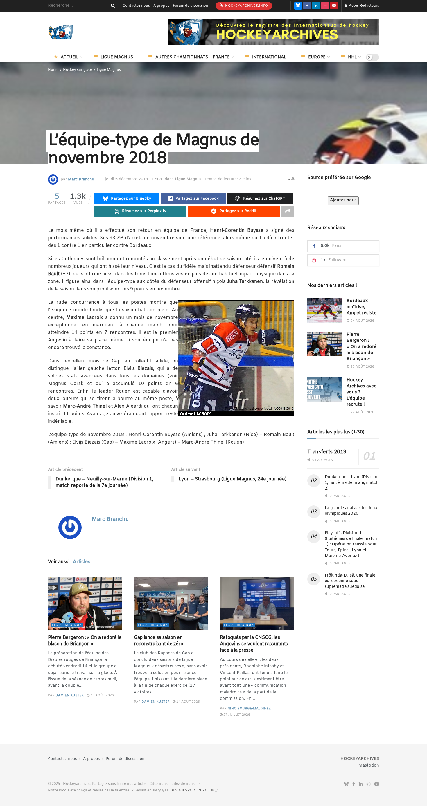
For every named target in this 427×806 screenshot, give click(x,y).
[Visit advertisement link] (273, 32)
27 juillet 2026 (236, 715)
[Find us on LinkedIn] (316, 6)
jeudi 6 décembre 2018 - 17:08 (133, 179)
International (269, 57)
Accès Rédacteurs (363, 5)
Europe (317, 57)
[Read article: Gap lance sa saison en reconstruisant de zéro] (171, 603)
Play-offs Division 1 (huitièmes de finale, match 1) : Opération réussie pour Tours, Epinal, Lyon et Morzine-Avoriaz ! (351, 544)
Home (53, 70)
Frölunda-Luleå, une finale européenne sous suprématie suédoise (350, 581)
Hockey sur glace (77, 70)
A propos (161, 5)
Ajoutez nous (343, 200)
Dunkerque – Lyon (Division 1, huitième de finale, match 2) (352, 482)
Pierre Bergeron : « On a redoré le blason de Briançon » (85, 641)
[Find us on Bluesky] (298, 6)
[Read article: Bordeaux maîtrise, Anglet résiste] (324, 310)
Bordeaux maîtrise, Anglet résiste (361, 307)
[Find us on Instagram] (325, 6)
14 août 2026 (187, 702)
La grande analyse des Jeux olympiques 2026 (351, 511)
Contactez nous (136, 5)
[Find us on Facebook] (307, 6)
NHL (352, 57)
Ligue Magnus (117, 57)
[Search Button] (112, 6)
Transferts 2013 (327, 452)
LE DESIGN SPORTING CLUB (189, 790)
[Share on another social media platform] (287, 211)
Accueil (69, 57)
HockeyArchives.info (246, 6)
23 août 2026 (101, 695)
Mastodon (368, 765)
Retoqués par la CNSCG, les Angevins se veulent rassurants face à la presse (254, 644)
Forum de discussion (190, 5)
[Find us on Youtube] (334, 6)
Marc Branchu (81, 179)
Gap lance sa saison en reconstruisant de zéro (158, 641)
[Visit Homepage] (70, 32)
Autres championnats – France (192, 57)
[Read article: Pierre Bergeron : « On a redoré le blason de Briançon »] (85, 603)
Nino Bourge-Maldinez (249, 708)
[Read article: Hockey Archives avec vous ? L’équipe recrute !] (324, 389)
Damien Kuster (69, 695)
